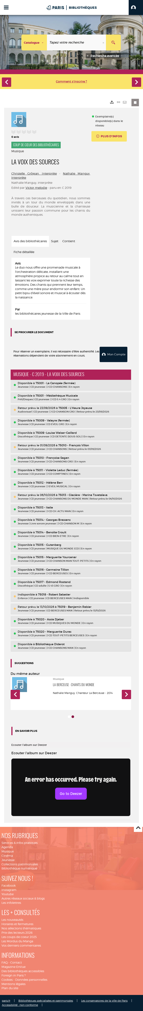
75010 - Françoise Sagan (52, 458)
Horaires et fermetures (17, 924)
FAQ (4, 962)
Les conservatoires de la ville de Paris (104, 1000)
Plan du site (9, 988)
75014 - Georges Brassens (53, 520)
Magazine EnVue (13, 967)
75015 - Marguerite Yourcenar (56, 557)
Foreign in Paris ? (13, 975)
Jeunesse (8, 860)
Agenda (7, 847)
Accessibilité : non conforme (20, 1005)
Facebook (8, 885)
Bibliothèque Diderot (50, 644)
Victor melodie (36, 188)
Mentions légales (13, 984)
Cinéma (7, 856)
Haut (138, 828)
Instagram (8, 890)
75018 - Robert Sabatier (54, 594)
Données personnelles (31, 979)
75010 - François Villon (73, 445)
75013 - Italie (44, 507)
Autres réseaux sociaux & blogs (23, 898)
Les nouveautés (12, 920)
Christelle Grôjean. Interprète (34, 173)
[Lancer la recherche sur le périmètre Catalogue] (113, 42)
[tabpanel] (50, 288)
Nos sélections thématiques (21, 928)
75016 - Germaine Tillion (52, 569)
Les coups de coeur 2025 (19, 937)
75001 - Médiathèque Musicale (57, 395)
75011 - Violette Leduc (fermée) (57, 470)
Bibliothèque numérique (19, 868)
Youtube (7, 894)
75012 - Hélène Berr (49, 482)
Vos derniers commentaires (21, 945)
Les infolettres (11, 903)
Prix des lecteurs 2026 (17, 932)
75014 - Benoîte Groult (51, 532)
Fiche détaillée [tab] (24, 252)
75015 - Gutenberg (48, 545)
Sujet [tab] (54, 241)
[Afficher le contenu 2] (73, 716)
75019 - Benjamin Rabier (74, 607)
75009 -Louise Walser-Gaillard (56, 433)
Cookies (7, 979)
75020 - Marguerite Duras (53, 631)
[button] (136, 7)
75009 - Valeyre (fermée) (53, 420)
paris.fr (6, 1000)
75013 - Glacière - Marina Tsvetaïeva (82, 495)
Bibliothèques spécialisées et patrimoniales (45, 1000)
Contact (16, 962)
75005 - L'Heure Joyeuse (75, 408)
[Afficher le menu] (6, 7)
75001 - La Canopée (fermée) (55, 383)
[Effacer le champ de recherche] (103, 42)
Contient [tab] (68, 241)
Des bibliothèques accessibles (22, 971)
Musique (7, 851)
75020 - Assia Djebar (50, 619)
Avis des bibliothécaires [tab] (30, 241)
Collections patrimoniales (19, 864)
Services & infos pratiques (19, 843)
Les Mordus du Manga (17, 941)
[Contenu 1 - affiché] (69, 716)
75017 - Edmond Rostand (53, 582)
